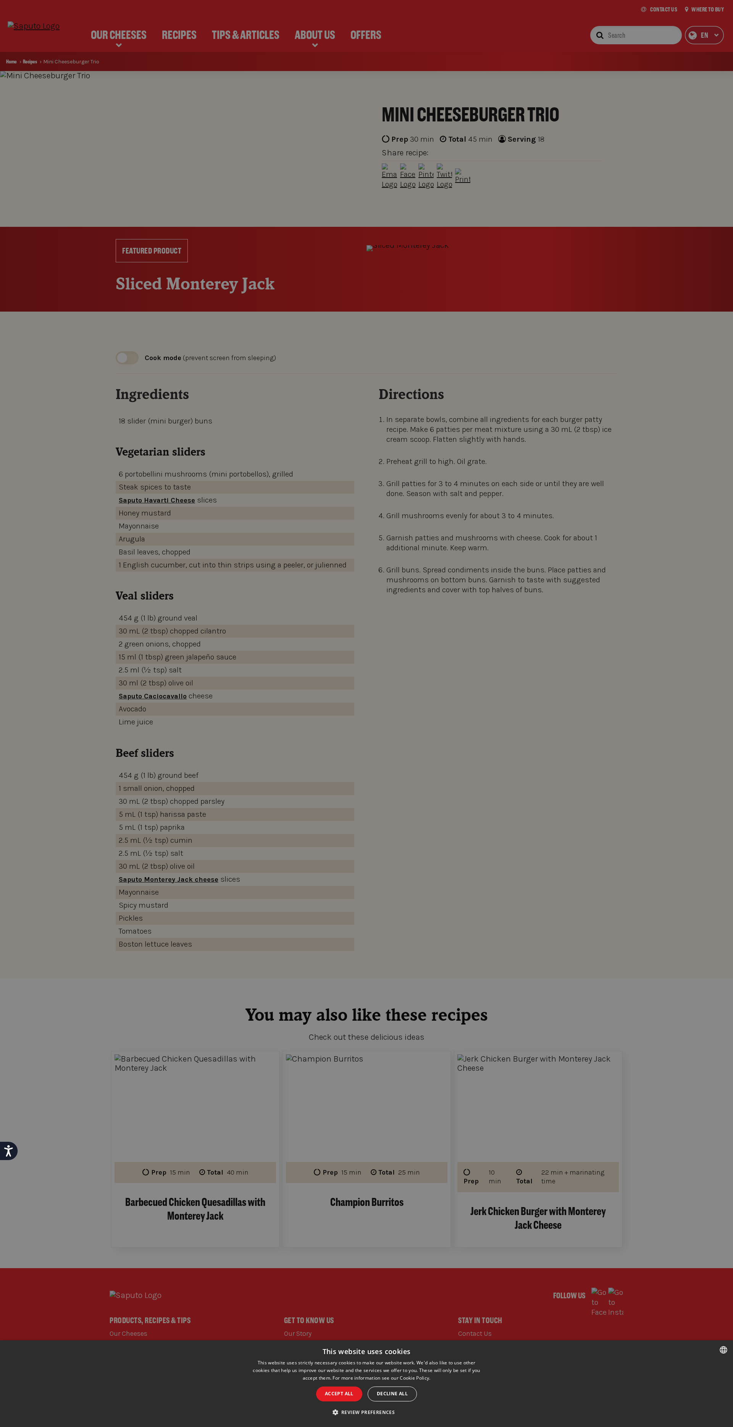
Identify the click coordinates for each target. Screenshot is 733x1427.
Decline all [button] (392, 1393)
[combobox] (723, 1350)
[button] (366, 1412)
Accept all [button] (339, 1393)
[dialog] (366, 1383)
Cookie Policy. (415, 1378)
